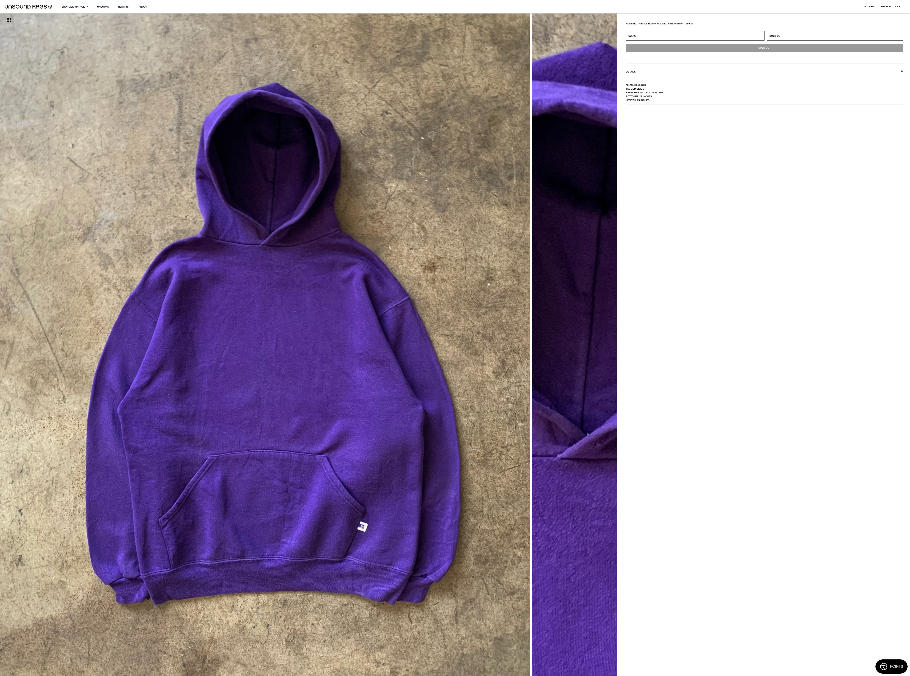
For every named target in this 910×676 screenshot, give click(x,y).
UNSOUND (103, 6)
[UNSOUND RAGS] (28, 7)
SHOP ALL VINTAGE (73, 6)
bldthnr (123, 6)
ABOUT (143, 6)
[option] (154, 345)
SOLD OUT (775, 36)
